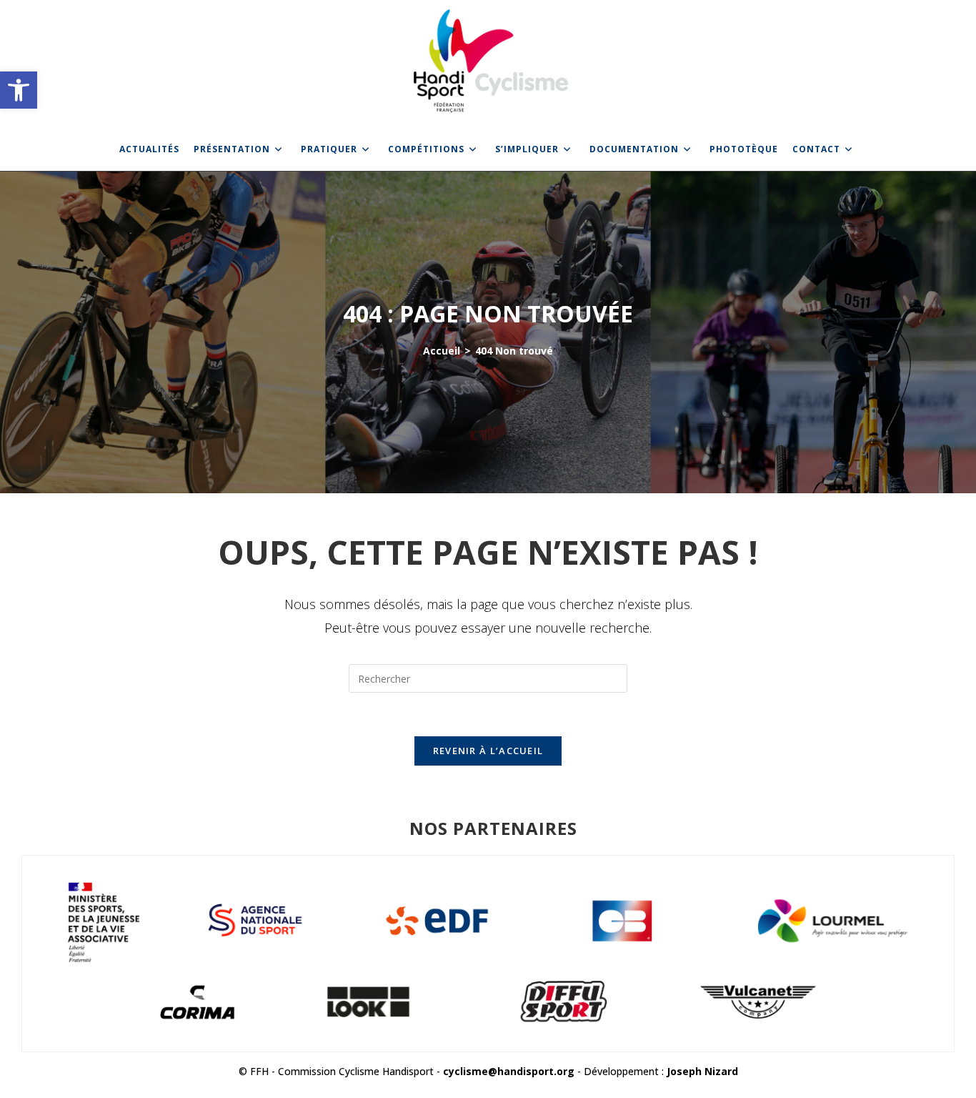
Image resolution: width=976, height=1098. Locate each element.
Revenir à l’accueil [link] (488, 750)
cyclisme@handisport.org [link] (508, 1071)
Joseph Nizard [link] (702, 1071)
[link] (18, 90)
